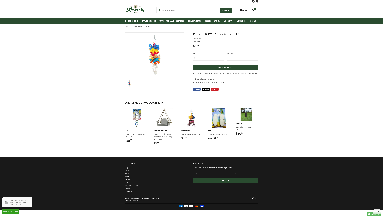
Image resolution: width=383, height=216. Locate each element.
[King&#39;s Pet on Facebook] (253, 199)
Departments (194, 21)
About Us (228, 21)
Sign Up (225, 181)
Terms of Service (155, 199)
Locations (128, 179)
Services (180, 21)
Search (227, 10)
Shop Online (132, 21)
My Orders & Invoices (132, 185)
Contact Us (128, 191)
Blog (126, 183)
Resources (242, 21)
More (253, 21)
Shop (126, 168)
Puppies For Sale (166, 21)
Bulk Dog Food (149, 21)
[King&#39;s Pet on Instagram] (256, 199)
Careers (127, 188)
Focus (127, 171)
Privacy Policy (134, 199)
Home (126, 27)
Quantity (230, 53)
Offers (208, 21)
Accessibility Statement (131, 201)
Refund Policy (144, 199)
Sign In (245, 10)
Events (217, 21)
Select (195, 53)
